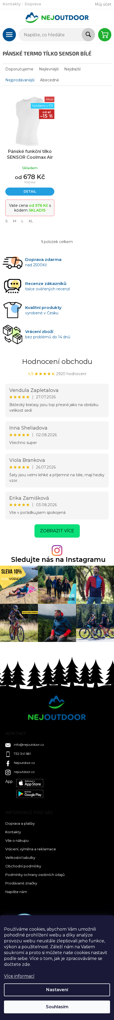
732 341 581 (22, 754)
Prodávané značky (21, 883)
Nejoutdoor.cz (24, 763)
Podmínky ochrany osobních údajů (35, 874)
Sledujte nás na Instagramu (58, 559)
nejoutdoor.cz (24, 772)
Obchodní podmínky (23, 866)
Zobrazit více (57, 530)
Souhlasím (57, 1006)
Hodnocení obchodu (57, 361)
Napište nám (16, 892)
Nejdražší (72, 69)
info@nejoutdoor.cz (29, 745)
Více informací (19, 976)
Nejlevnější (49, 69)
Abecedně (49, 80)
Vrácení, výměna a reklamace (30, 849)
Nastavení (57, 989)
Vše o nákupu (17, 840)
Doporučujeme (19, 69)
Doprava (33, 4)
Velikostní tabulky (20, 857)
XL (31, 221)
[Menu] (9, 34)
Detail (30, 191)
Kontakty (12, 4)
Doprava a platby (20, 823)
